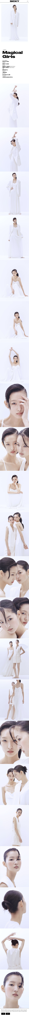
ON (3, 1013)
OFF (8, 1013)
